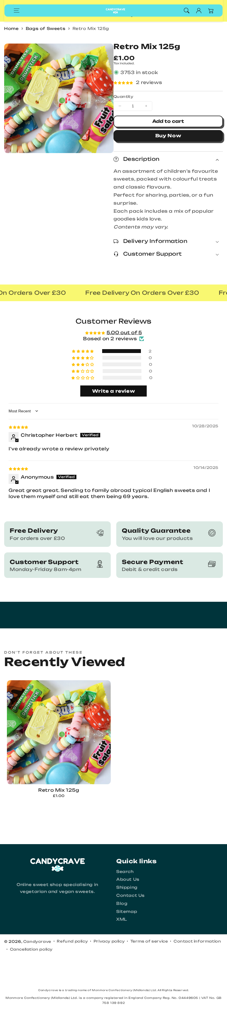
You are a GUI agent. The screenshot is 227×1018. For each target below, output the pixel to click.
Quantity (123, 96)
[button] (17, 10)
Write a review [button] (113, 391)
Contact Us (130, 895)
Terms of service (149, 941)
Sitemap (126, 911)
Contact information (197, 941)
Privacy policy (109, 941)
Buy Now (168, 135)
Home (11, 28)
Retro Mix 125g (91, 28)
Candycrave (37, 941)
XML (121, 919)
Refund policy (72, 941)
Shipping (127, 887)
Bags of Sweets (45, 28)
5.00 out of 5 (124, 332)
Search (125, 871)
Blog (121, 903)
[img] (18, 427)
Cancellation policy (31, 949)
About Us (128, 879)
